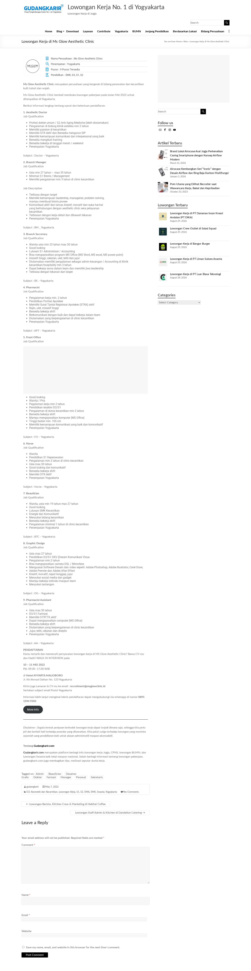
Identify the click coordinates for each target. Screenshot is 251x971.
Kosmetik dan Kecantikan (44, 792)
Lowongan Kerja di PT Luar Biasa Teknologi (195, 274)
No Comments (131, 792)
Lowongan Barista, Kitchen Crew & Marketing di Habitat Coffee (66, 804)
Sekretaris (97, 777)
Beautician (54, 774)
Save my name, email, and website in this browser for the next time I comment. (73, 947)
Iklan (186, 41)
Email (26, 915)
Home (48, 31)
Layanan (88, 31)
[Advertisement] (85, 370)
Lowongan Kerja (67, 792)
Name (26, 895)
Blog (59, 31)
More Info (33, 709)
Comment (28, 845)
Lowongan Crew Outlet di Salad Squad (193, 228)
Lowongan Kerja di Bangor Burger (190, 243)
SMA (86, 792)
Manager (66, 777)
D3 (28, 792)
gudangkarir (32, 787)
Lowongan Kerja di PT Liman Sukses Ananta (196, 259)
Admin (40, 774)
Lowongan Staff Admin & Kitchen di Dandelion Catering (110, 812)
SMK (93, 792)
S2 (81, 792)
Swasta (100, 792)
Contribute (103, 31)
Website (26, 931)
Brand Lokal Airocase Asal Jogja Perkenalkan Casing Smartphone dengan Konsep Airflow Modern (196, 155)
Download (72, 31)
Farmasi (51, 777)
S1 (77, 792)
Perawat (81, 777)
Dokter (37, 777)
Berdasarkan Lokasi (185, 31)
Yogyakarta (121, 31)
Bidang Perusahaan (212, 31)
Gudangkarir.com (44, 746)
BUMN (136, 31)
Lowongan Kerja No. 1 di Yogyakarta (116, 7)
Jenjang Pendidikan (157, 31)
